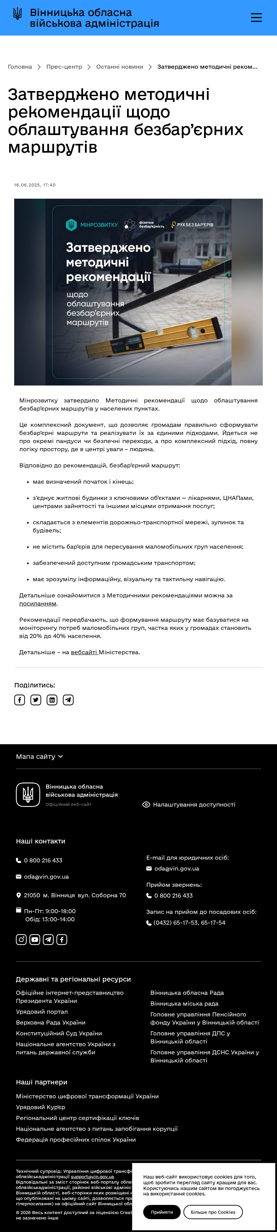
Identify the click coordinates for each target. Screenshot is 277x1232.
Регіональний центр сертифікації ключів (77, 1118)
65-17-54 (213, 922)
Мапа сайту (35, 756)
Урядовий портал (42, 1011)
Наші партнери (42, 1082)
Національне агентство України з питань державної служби (66, 1048)
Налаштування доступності (194, 804)
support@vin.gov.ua (92, 1176)
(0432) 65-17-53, (176, 922)
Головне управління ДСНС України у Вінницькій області (204, 1056)
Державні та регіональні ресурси (73, 979)
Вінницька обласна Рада (187, 992)
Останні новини (119, 66)
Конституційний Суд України (59, 1033)
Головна (20, 66)
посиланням (37, 603)
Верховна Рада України (50, 1022)
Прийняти (162, 1212)
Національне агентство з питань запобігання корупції (97, 1128)
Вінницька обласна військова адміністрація (94, 17)
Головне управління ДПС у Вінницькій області (190, 1037)
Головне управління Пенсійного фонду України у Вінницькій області (204, 1018)
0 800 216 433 (173, 895)
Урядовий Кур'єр (40, 1107)
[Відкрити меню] (256, 17)
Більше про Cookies (213, 1212)
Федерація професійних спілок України (76, 1139)
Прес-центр (64, 66)
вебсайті (85, 652)
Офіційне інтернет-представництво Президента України (70, 996)
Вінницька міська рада (184, 1003)
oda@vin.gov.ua (176, 868)
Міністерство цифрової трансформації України (87, 1096)
